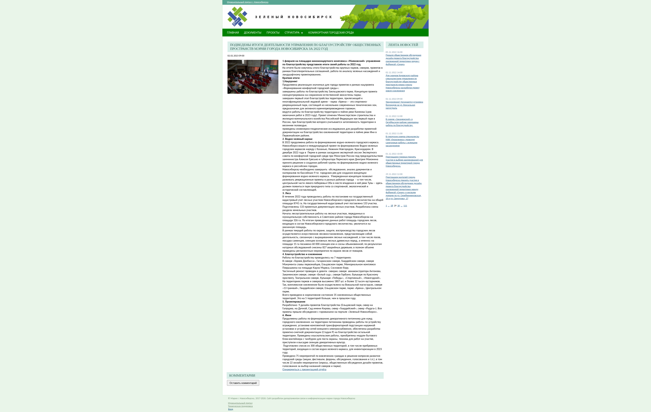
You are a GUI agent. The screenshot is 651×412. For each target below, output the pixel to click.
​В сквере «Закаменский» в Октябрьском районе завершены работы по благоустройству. (402, 122)
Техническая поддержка (240, 406)
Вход (230, 409)
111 (405, 206)
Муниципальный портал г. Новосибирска (247, 2)
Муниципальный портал (240, 403)
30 (398, 206)
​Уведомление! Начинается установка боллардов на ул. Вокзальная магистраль (404, 105)
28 (392, 206)
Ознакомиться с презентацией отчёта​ (304, 369)
